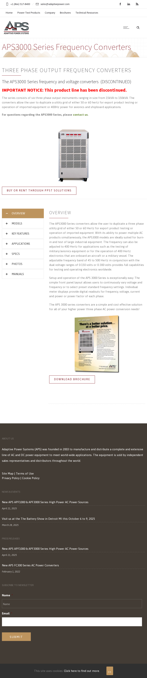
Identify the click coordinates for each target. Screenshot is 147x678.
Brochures (65, 12)
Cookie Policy (30, 478)
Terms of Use (25, 473)
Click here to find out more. (82, 670)
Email (7, 613)
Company (50, 12)
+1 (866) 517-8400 (20, 4)
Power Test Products (28, 12)
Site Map (7, 473)
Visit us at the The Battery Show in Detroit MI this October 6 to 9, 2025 (48, 518)
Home (9, 12)
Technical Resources (86, 12)
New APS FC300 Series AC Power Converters (30, 565)
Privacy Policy (11, 478)
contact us (80, 114)
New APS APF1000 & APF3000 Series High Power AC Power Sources (45, 502)
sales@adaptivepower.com (55, 4)
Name (7, 595)
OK (109, 672)
